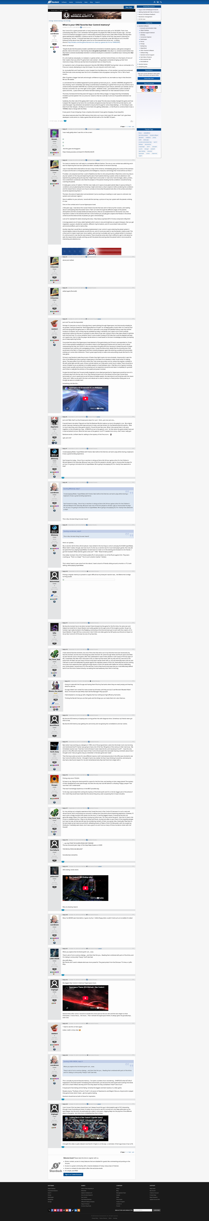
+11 (54, 180)
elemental (149, 151)
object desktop (142, 151)
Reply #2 (65, 160)
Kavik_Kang (54, 752)
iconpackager (142, 146)
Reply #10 (65, 571)
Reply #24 (65, 1055)
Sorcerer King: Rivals (86, 1206)
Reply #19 (65, 866)
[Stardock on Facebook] (144, 87)
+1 (54, 643)
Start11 (49, 1193)
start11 (148, 146)
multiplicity (148, 137)
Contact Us (119, 1204)
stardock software (154, 135)
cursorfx (140, 149)
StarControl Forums (92, 319)
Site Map (115, 1218)
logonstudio (141, 153)
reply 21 (80, 1061)
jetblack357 (54, 876)
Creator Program (120, 1201)
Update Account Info (155, 1199)
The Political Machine (86, 1199)
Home (50, 20)
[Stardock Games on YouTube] (147, 87)
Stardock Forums (86, 27)
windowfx (153, 149)
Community (79, 2)
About (117, 1188)
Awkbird (54, 329)
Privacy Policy (95, 1218)
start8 (140, 140)
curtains (148, 153)
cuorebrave (54, 34)
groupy (154, 137)
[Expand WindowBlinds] (139, 61)
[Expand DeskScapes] (139, 39)
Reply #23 (65, 1023)
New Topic (129, 7)
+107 (54, 762)
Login (66, 10)
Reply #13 (67, 681)
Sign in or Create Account (73, 1174)
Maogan (54, 785)
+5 (54, 887)
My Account (153, 1190)
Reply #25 (65, 1104)
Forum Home (54, 10)
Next (130, 126)
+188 (55, 699)
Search (61, 10)
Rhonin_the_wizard (55, 691)
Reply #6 (65, 417)
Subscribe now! (149, 78)
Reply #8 (65, 482)
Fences (49, 1195)
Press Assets (119, 1199)
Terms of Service (103, 1218)
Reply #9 (65, 525)
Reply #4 (65, 288)
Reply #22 (65, 979)
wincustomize (148, 144)
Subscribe (157, 1210)
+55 (54, 969)
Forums (118, 1206)
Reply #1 (65, 129)
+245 (54, 44)
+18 (54, 437)
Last (133, 126)
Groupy (50, 1201)
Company (119, 1185)
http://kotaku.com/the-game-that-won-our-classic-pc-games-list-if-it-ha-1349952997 (94, 42)
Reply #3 (65, 257)
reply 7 (78, 489)
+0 (54, 736)
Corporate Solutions (53, 1190)
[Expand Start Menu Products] (139, 57)
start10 (155, 142)
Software (64, 2)
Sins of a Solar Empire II (86, 1195)
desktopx (141, 144)
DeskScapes (51, 1197)
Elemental (83, 1190)
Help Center (152, 1188)
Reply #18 (65, 840)
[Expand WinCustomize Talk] (139, 59)
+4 (54, 592)
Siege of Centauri (85, 1204)
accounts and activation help (145, 142)
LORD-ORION (54, 959)
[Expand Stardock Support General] (139, 32)
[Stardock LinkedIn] (151, 90)
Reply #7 (65, 448)
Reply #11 (65, 623)
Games (71, 2)
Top (133, 129)
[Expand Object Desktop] (139, 30)
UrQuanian (54, 170)
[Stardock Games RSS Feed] (154, 90)
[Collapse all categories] (160, 25)
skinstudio (154, 146)
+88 (54, 337)
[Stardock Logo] (53, 2)
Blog (91, 2)
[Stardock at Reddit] (143, 90)
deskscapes (146, 140)
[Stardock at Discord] (146, 90)
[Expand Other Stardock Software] (139, 50)
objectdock (141, 137)
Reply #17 (65, 808)
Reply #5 (65, 319)
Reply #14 (65, 715)
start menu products (143, 135)
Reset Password (153, 1197)
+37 (54, 795)
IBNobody (54, 459)
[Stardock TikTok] (148, 90)
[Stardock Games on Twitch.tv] (150, 87)
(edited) (97, 129)
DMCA (110, 1218)
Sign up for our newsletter (124, 1210)
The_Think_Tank (54, 659)
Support (97, 2)
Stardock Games (58, 20)
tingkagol (54, 990)
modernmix (154, 153)
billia (54, 633)
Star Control (66, 20)
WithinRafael (54, 581)
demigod (147, 149)
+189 (54, 149)
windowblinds (147, 133)
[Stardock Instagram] (153, 87)
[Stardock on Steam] (156, 87)
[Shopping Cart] (158, 2)
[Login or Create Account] (154, 2)
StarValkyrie (54, 850)
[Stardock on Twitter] (141, 87)
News (86, 2)
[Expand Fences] (139, 41)
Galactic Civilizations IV (86, 1193)
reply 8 (79, 531)
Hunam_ (54, 139)
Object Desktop (51, 1188)
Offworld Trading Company (87, 1201)
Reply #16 (65, 775)
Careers (118, 1195)
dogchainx (54, 427)
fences (140, 133)
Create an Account (154, 1193)
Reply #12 (65, 649)
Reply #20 (65, 914)
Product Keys (153, 1195)
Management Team (121, 1193)
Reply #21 (65, 948)
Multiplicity (50, 1199)
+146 (54, 469)
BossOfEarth (54, 725)
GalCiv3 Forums (95, 681)
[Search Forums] (161, 2)
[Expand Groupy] (139, 43)
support (140, 155)
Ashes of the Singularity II (87, 1188)
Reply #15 (65, 741)
